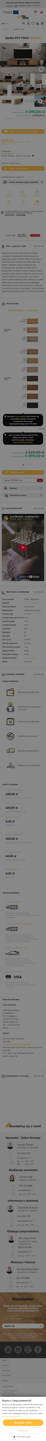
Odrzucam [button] (23, 1430)
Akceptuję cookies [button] (23, 1422)
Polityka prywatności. (11, 1416)
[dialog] (23, 720)
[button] (23, 1436)
